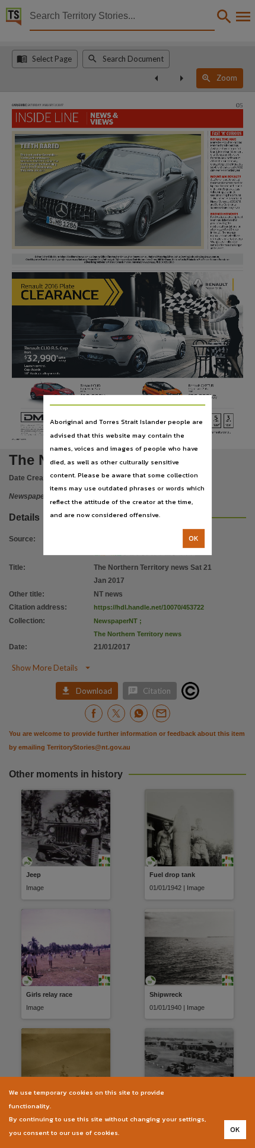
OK (194, 538)
